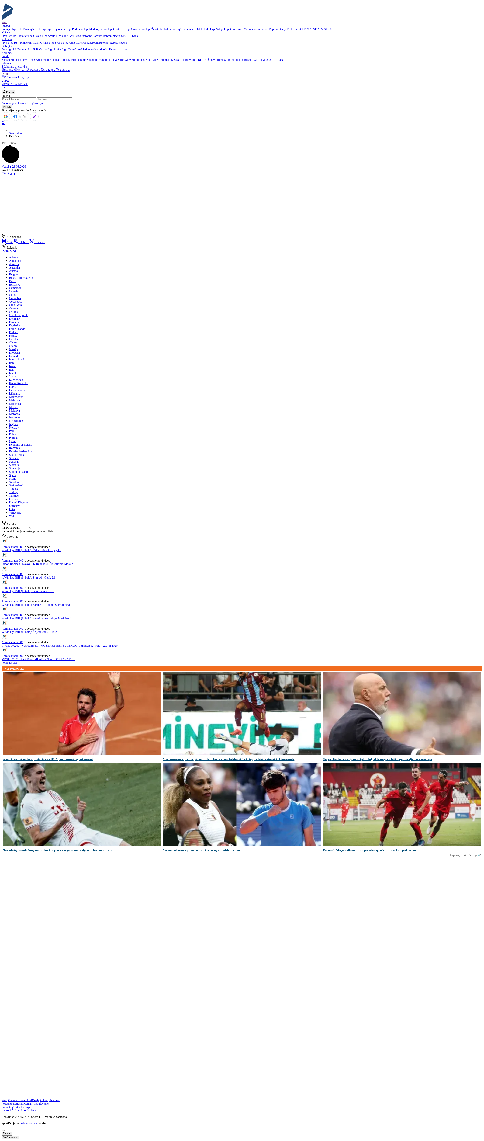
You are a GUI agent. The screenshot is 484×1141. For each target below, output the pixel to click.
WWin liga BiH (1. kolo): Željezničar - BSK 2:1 (30, 632)
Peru (12, 431)
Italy (11, 369)
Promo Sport (223, 59)
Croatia (13, 308)
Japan (12, 376)
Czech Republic (18, 315)
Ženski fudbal (159, 29)
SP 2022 (318, 29)
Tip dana (278, 59)
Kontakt (28, 1103)
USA (12, 509)
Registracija (36, 103)
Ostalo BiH (202, 29)
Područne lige (80, 29)
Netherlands (16, 420)
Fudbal (9, 70)
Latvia (13, 386)
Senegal (14, 461)
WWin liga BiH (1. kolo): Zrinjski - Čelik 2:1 (28, 577)
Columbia (15, 298)
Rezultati (39, 242)
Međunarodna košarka (88, 35)
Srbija (12, 478)
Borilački (65, 59)
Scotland (14, 458)
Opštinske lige (121, 29)
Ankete (16, 1110)
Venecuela (15, 512)
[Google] (6, 116)
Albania (14, 257)
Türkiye (14, 495)
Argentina (15, 260)
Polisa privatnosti (50, 1100)
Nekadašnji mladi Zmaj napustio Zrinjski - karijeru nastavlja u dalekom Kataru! (58, 850)
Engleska (14, 325)
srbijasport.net (29, 1123)
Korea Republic (18, 383)
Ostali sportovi (183, 59)
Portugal (14, 437)
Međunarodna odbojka (94, 49)
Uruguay (14, 505)
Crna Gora (15, 305)
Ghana (13, 342)
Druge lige (45, 29)
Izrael (12, 373)
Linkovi (6, 1110)
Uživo (10, 173)
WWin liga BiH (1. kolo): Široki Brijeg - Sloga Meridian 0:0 (37, 618)
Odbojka (50, 70)
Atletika (54, 59)
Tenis (32, 59)
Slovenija (14, 468)
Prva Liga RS (10, 42)
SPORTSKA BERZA (15, 84)
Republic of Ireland (20, 444)
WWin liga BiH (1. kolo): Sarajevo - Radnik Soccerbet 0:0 (36, 604)
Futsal (172, 29)
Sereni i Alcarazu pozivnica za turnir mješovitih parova (201, 850)
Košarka (35, 70)
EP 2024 (307, 29)
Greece (13, 345)
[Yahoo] (34, 116)
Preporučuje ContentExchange (463, 855)
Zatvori (7, 1133)
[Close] (3, 1130)
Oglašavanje (41, 1103)
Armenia (14, 264)
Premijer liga (25, 35)
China (12, 294)
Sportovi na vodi (141, 59)
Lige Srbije (216, 29)
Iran (11, 362)
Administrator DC (12, 546)
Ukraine (14, 499)
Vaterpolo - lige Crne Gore (115, 59)
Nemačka (14, 417)
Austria (13, 271)
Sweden (14, 482)
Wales (12, 516)
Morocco (14, 414)
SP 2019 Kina (129, 35)
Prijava (9, 92)
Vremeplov (166, 59)
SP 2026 (329, 29)
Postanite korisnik (12, 1103)
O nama (13, 1100)
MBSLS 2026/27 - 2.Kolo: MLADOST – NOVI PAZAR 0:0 (38, 659)
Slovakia (14, 465)
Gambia (14, 339)
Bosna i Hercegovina (21, 277)
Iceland (13, 356)
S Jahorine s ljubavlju (14, 66)
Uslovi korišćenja (28, 1100)
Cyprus (13, 311)
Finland (13, 332)
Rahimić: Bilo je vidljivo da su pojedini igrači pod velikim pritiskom (369, 850)
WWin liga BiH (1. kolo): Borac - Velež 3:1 (28, 591)
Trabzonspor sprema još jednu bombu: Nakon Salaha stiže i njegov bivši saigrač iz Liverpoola (228, 759)
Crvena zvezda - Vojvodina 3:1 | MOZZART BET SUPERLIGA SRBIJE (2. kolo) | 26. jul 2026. (60, 645)
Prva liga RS (30, 29)
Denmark (14, 318)
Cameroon (15, 288)
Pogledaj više (9, 662)
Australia (14, 267)
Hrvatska (14, 352)
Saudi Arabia (17, 454)
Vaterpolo (92, 59)
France (13, 335)
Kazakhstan (16, 379)
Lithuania (14, 393)
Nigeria (13, 424)
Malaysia (14, 400)
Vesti (4, 22)
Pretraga (26, 1107)
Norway (14, 427)
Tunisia (13, 488)
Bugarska (14, 284)
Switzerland (16, 133)
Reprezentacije (277, 29)
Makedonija (16, 396)
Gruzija (13, 349)
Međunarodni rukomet (95, 42)
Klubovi (23, 242)
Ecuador (14, 322)
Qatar (12, 441)
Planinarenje (78, 59)
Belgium (14, 274)
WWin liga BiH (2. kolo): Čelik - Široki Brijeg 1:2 (31, 550)
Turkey (13, 492)
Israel (12, 366)
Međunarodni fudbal (256, 29)
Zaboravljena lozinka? (15, 103)
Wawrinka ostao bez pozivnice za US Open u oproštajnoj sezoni (48, 759)
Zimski (6, 59)
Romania (14, 448)
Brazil (12, 281)
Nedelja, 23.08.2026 (14, 166)
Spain (12, 475)
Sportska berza (19, 59)
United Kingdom (19, 502)
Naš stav (210, 59)
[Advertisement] (242, 205)
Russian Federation (20, 451)
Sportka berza (29, 1110)
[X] (24, 117)
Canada (13, 291)
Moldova (14, 410)
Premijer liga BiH (12, 29)
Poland (13, 434)
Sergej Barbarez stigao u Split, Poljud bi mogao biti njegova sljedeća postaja (377, 759)
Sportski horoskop (242, 59)
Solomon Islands (19, 471)
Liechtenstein (17, 390)
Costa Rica (15, 301)
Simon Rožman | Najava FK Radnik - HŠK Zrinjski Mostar (37, 563)
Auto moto (42, 59)
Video (155, 59)
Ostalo (37, 35)
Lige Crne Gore (233, 29)
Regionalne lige (62, 29)
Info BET (198, 59)
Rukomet (64, 70)
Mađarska (15, 403)
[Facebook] (15, 116)
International (16, 359)
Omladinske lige (140, 29)
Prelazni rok (294, 29)
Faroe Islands (17, 328)
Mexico (13, 407)
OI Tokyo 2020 (263, 59)
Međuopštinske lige (100, 29)
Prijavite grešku (11, 1107)
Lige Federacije (185, 29)
